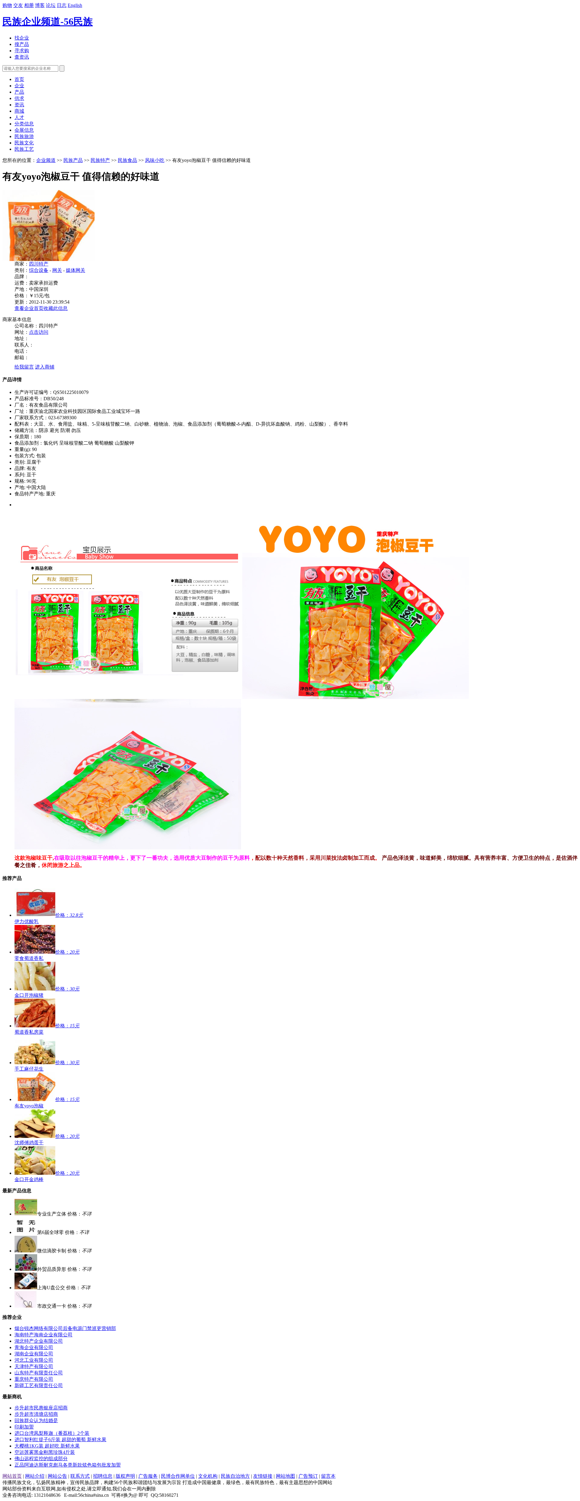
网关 (57, 270)
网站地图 (285, 1476)
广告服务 (148, 1476)
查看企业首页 (29, 308)
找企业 (21, 37)
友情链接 (262, 1476)
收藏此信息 (56, 308)
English (75, 5)
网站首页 (12, 1476)
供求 (19, 98)
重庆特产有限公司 (33, 1379)
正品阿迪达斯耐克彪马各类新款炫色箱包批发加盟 (67, 1464)
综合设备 (38, 270)
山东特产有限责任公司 (38, 1372)
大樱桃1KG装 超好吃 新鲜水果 (47, 1445)
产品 (19, 92)
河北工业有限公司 (33, 1360)
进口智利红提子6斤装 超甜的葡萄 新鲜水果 (60, 1439)
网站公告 (57, 1476)
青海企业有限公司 (33, 1347)
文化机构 (208, 1476)
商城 (19, 111)
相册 (29, 5)
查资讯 (21, 57)
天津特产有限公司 (33, 1366)
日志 (61, 5)
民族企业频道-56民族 (47, 21)
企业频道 (46, 160)
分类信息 (24, 123)
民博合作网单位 (178, 1476)
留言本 (328, 1476)
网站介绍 (34, 1476)
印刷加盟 (24, 1426)
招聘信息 (102, 1476)
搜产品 (21, 44)
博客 (40, 5)
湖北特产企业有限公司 (38, 1341)
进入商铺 (44, 366)
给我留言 (24, 366)
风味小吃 (154, 160)
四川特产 (38, 263)
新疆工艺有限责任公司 (38, 1385)
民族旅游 (24, 136)
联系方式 (80, 1476)
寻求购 (21, 50)
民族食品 (127, 160)
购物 (7, 5)
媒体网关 (75, 270)
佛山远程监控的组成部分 (41, 1458)
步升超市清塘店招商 (36, 1414)
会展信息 (24, 130)
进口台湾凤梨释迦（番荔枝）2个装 (51, 1433)
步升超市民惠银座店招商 (41, 1407)
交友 (18, 5)
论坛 (51, 5)
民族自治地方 (235, 1476)
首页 (19, 79)
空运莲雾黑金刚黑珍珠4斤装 (44, 1452)
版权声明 (125, 1476)
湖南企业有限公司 (33, 1353)
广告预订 (308, 1476)
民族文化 (24, 142)
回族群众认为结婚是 (36, 1420)
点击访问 (38, 332)
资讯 (19, 104)
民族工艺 (24, 149)
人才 (19, 117)
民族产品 (73, 160)
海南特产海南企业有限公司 (43, 1334)
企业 (19, 85)
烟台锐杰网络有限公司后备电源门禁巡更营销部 (65, 1328)
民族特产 (100, 160)
